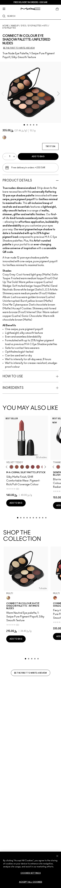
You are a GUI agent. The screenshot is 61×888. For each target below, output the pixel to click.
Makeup (15, 26)
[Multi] (4, 137)
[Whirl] (27, 467)
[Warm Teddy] (22, 467)
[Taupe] (17, 467)
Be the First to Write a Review (30, 673)
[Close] (57, 856)
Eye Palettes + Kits (38, 26)
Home (6, 26)
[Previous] (7, 467)
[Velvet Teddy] (11, 467)
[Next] (44, 467)
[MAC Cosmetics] (31, 9)
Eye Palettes (9, 28)
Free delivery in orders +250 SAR (30, 2)
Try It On (50, 146)
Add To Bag (38, 156)
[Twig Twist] (33, 467)
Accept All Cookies (30, 882)
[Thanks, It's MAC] (58, 467)
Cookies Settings (30, 873)
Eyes (23, 26)
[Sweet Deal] (38, 467)
